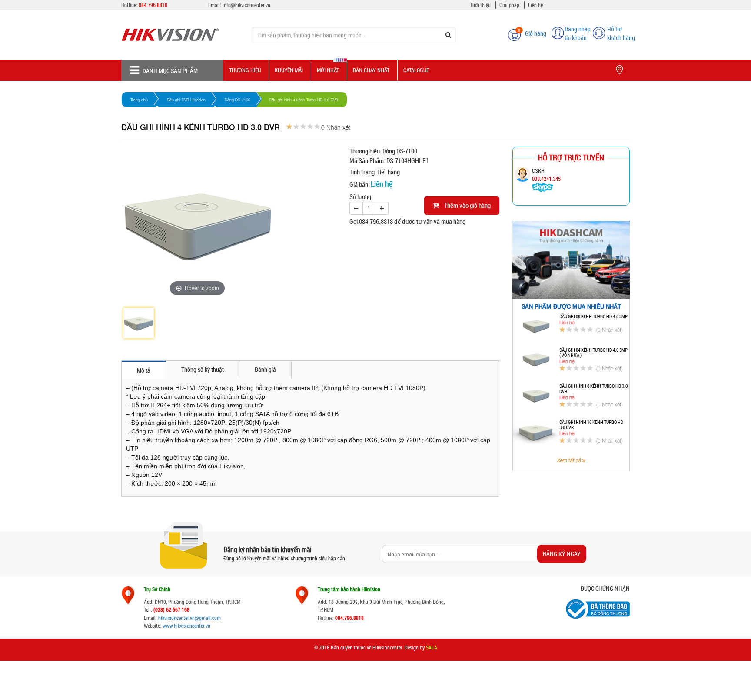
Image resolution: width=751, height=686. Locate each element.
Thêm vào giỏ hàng (465, 205)
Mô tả (143, 370)
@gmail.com (208, 617)
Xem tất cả (569, 460)
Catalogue (416, 70)
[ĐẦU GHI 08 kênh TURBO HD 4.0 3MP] (536, 327)
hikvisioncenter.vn (176, 617)
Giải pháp (509, 4)
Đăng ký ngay (562, 553)
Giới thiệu (481, 4)
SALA (431, 647)
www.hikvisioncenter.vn (186, 625)
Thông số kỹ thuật (202, 369)
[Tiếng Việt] (475, 30)
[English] (489, 30)
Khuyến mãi (289, 70)
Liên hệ (535, 4)
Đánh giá (265, 369)
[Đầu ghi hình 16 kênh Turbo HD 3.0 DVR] (536, 433)
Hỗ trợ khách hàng (621, 33)
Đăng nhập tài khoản (578, 33)
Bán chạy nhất (371, 70)
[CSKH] (542, 187)
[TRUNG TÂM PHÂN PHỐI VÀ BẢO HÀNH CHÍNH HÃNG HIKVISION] (180, 35)
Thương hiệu (245, 70)
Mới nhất (328, 70)
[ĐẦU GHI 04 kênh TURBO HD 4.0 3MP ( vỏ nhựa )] (536, 360)
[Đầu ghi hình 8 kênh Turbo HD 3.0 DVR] (536, 396)
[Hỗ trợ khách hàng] (599, 32)
